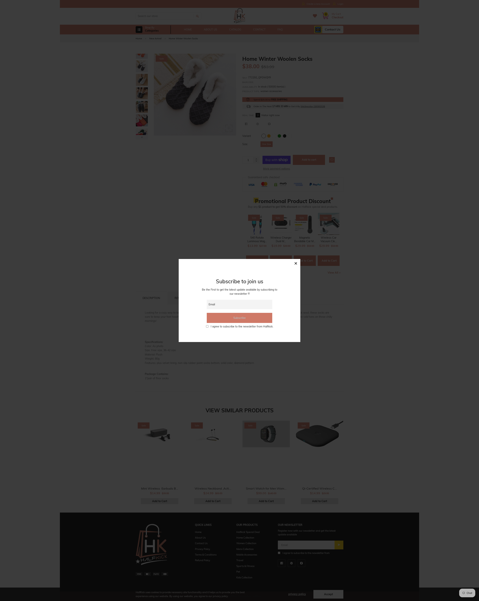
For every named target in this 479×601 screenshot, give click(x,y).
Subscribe (239, 318)
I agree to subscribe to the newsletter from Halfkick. (242, 326)
